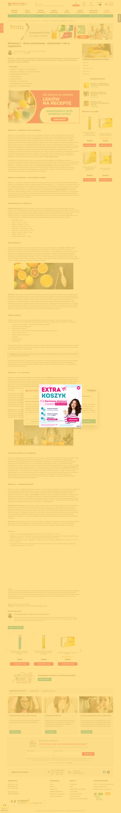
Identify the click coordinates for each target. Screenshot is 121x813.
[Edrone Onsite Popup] (60, 406)
